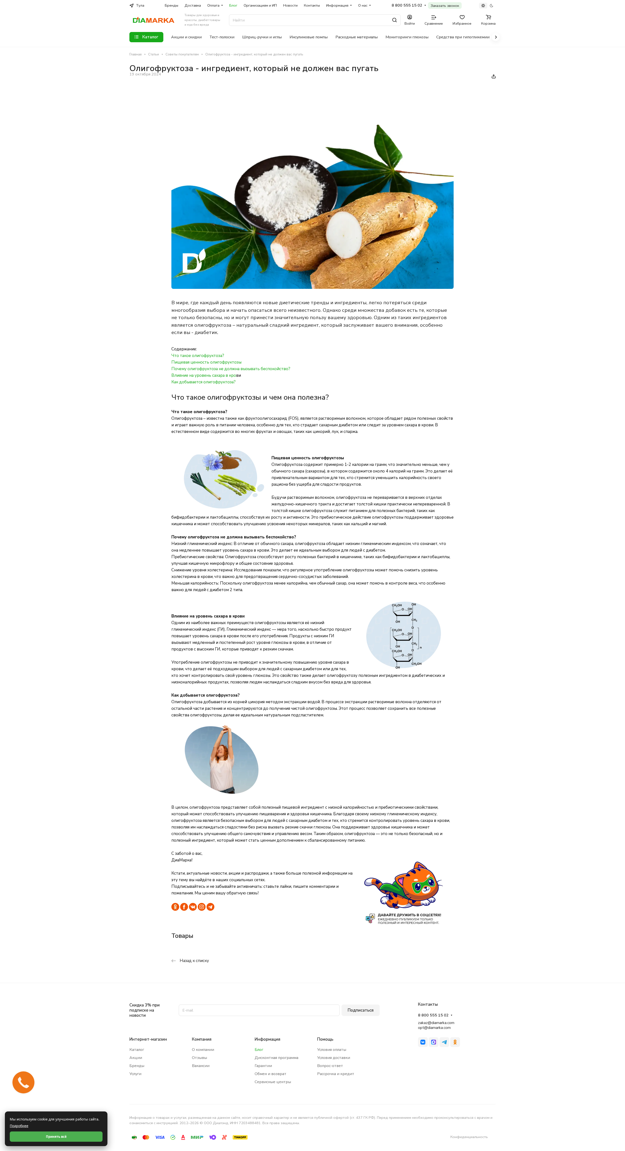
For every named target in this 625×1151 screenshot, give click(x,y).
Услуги (135, 1074)
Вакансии (200, 1065)
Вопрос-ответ (330, 1065)
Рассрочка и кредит (335, 1074)
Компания (201, 1039)
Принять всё (56, 1136)
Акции (135, 1057)
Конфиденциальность (469, 1136)
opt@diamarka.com (434, 1027)
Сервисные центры (273, 1082)
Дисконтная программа (276, 1057)
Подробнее (19, 1125)
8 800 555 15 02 (407, 5)
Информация (267, 1039)
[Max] (433, 1042)
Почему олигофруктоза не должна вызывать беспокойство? (230, 369)
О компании (203, 1049)
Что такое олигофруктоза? (197, 355)
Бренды (136, 1065)
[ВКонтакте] (423, 1042)
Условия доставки (333, 1057)
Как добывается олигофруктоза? (203, 382)
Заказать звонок (445, 5)
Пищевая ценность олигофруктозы (206, 362)
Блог (259, 1049)
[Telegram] (444, 1042)
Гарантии (263, 1065)
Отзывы (199, 1057)
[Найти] (394, 20)
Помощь (325, 1039)
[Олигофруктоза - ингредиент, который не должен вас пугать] (312, 287)
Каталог (136, 1049)
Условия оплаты (331, 1049)
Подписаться (361, 1010)
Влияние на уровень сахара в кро (203, 375)
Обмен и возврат (270, 1074)
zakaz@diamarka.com (436, 1022)
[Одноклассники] (455, 1042)
